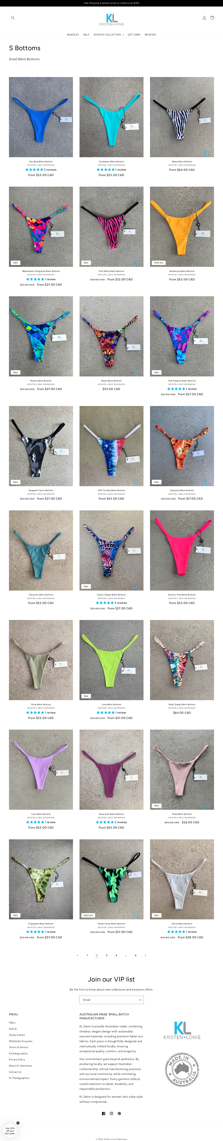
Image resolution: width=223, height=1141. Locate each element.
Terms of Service (18, 1047)
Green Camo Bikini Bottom (111, 923)
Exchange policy (18, 1053)
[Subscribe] (140, 1000)
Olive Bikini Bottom (41, 704)
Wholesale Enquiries (20, 1041)
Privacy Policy (17, 1059)
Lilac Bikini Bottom (41, 814)
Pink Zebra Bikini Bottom (111, 271)
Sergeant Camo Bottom (41, 490)
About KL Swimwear (20, 1065)
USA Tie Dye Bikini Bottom (111, 490)
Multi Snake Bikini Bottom (182, 704)
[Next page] (145, 955)
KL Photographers (19, 1077)
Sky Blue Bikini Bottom (41, 161)
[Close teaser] (18, 1123)
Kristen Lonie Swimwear (115, 1139)
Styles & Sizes (17, 1034)
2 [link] (97, 955)
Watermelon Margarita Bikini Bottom (41, 271)
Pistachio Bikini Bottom (41, 594)
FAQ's (12, 1022)
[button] (13, 18)
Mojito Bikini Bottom (41, 381)
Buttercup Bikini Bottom (181, 271)
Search (13, 1028)
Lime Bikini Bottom (111, 704)
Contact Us (15, 1071)
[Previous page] (77, 955)
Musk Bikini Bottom (182, 814)
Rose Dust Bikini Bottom (111, 814)
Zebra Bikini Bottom (182, 161)
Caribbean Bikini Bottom (111, 161)
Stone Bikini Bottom (182, 923)
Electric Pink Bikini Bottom (182, 594)
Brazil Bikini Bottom (111, 381)
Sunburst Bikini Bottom (182, 490)
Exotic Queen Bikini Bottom (111, 594)
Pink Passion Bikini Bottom (182, 381)
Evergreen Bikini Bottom (41, 923)
